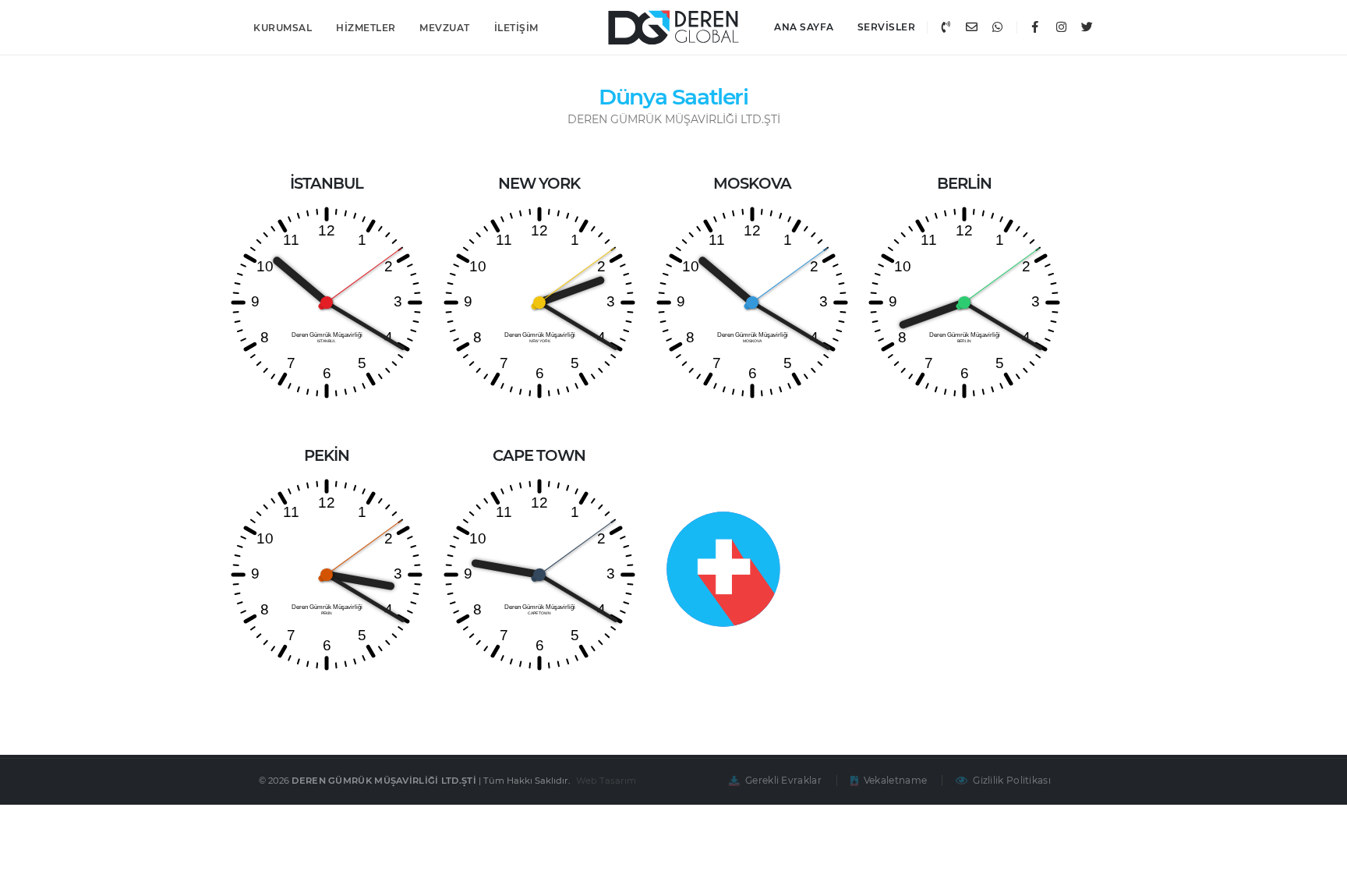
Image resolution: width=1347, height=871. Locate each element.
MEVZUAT (444, 28)
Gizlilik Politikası (1012, 780)
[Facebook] (1035, 27)
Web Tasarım (607, 780)
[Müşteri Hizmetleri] (945, 27)
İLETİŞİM (516, 28)
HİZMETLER (366, 28)
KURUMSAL (282, 28)
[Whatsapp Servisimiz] (997, 27)
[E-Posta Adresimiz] (971, 27)
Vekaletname (895, 780)
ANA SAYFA (804, 27)
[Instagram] (1061, 27)
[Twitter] (1087, 27)
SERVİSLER (886, 27)
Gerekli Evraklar (783, 780)
